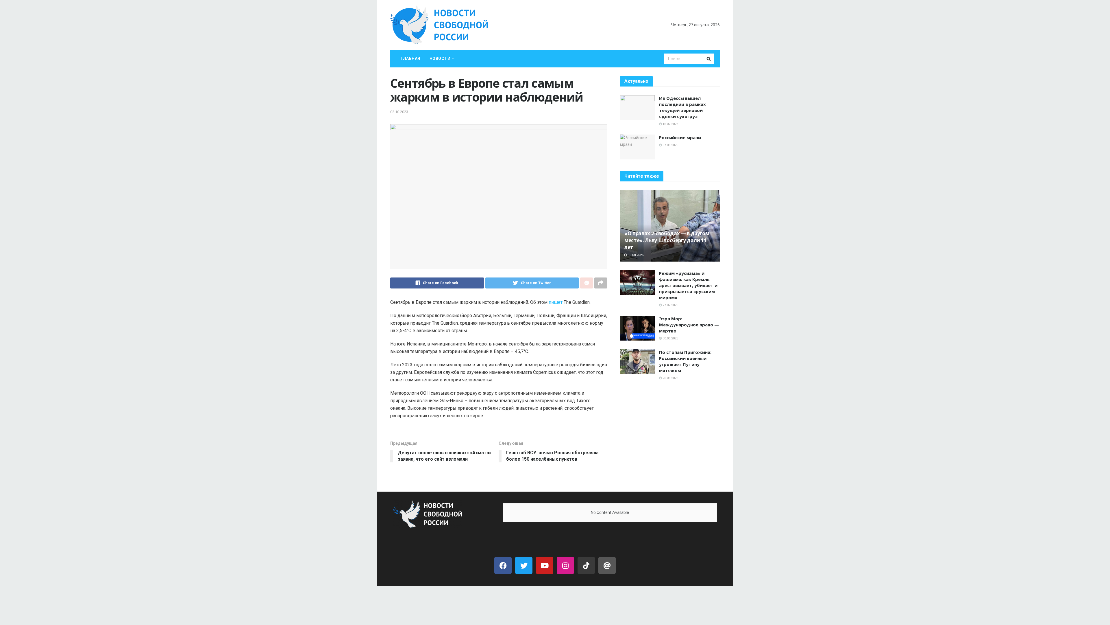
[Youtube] (544, 565)
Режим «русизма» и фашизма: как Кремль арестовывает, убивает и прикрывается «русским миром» (688, 285)
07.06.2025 (670, 145)
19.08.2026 (635, 255)
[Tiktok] (586, 565)
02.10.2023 (399, 112)
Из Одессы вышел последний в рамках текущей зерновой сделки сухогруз (682, 107)
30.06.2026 (670, 338)
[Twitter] (523, 565)
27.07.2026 (670, 305)
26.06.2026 (670, 378)
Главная (410, 58)
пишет (556, 302)
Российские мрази (680, 137)
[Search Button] (709, 59)
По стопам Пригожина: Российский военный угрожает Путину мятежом (685, 361)
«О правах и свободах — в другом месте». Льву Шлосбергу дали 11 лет (666, 240)
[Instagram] (565, 565)
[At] (607, 565)
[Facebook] (503, 565)
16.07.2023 (670, 124)
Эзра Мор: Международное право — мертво (689, 325)
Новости (440, 58)
